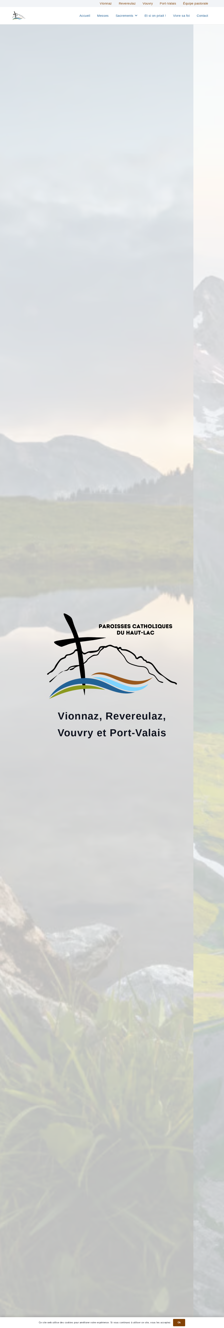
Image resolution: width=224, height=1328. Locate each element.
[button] (136, 16)
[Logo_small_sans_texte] (18, 15)
